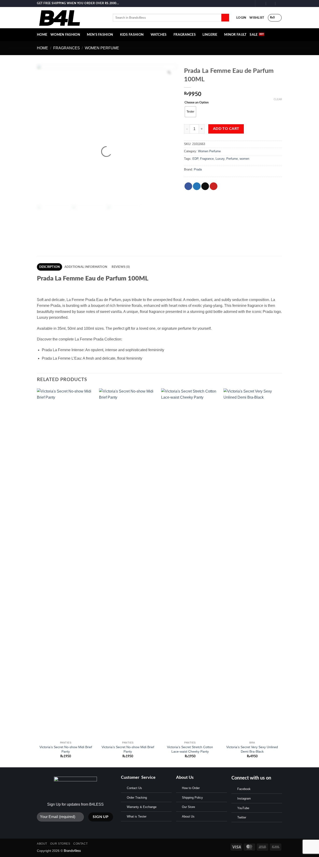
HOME (42, 34)
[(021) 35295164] (280, 3)
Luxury (220, 158)
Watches (159, 34)
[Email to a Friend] (205, 186)
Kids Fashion (132, 34)
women (244, 158)
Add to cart (226, 129)
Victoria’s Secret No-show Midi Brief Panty (65, 749)
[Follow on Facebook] (240, 3)
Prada (198, 169)
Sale (254, 34)
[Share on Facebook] (188, 186)
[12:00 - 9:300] (271, 3)
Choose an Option (196, 102)
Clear (278, 99)
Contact (80, 843)
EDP (195, 158)
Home (42, 48)
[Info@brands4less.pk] (261, 3)
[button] (241, 18)
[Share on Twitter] (197, 186)
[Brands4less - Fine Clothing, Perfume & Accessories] (71, 17)
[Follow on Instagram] (244, 3)
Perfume (232, 158)
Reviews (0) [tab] (121, 267)
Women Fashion (65, 34)
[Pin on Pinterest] (213, 186)
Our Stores (60, 843)
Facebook (244, 789)
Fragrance (207, 158)
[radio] (190, 111)
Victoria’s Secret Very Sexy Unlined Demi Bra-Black (252, 749)
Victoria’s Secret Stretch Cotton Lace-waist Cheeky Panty (190, 749)
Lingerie (209, 34)
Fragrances (185, 34)
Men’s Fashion (100, 34)
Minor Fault (235, 34)
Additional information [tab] (85, 267)
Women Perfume (102, 48)
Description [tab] (49, 267)
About (42, 843)
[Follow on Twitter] (249, 3)
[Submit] (225, 18)
